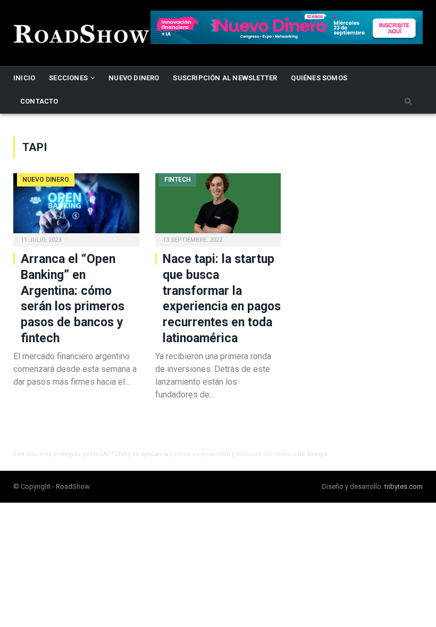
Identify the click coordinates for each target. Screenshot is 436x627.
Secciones (68, 78)
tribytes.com (403, 486)
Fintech (177, 179)
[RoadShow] (81, 32)
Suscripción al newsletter (225, 78)
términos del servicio (266, 454)
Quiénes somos (319, 78)
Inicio (24, 78)
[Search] (408, 102)
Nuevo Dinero (133, 78)
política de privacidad (200, 454)
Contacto (39, 101)
